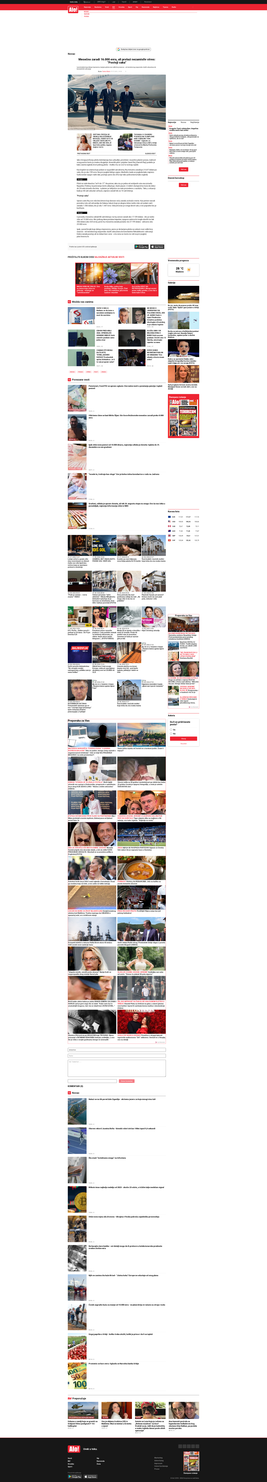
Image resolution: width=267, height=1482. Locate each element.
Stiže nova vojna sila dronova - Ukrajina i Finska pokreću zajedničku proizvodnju (124, 1217)
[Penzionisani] (148, 2)
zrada (103, 372)
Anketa (171, 715)
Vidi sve (183, 169)
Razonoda (145, 7)
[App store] (157, 247)
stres (89, 372)
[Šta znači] (77, 1170)
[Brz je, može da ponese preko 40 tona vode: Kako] (183, 295)
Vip (137, 7)
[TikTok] (189, 1446)
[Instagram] (184, 1446)
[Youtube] (193, 1446)
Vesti (107, 7)
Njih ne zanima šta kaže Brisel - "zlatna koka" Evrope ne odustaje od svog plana (123, 1275)
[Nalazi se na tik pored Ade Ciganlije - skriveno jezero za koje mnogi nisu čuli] (77, 1111)
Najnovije (87, 7)
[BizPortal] (87, 2)
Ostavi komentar (127, 1081)
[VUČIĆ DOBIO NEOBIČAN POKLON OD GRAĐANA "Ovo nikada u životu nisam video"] (131, 358)
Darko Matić (106, 71)
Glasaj (183, 738)
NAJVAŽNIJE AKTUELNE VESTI (109, 257)
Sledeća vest (150, 153)
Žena (99, 1464)
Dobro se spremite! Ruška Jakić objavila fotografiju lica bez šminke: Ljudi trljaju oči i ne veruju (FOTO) (182, 361)
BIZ (113, 7)
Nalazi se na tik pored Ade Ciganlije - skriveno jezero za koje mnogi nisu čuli (122, 1099)
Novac (86, 11)
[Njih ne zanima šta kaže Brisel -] (77, 1287)
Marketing (158, 1458)
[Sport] (135, 2)
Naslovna (97, 7)
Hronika (121, 7)
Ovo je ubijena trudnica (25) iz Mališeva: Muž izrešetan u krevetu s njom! (116, 1423)
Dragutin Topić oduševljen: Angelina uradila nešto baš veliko (183, 129)
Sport (130, 7)
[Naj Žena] (113, 2)
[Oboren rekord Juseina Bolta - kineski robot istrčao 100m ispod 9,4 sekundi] (77, 1140)
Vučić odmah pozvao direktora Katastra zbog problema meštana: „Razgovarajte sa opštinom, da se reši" (184, 136)
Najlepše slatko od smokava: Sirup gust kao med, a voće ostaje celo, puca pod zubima (183, 151)
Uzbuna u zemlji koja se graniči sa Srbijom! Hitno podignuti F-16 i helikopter (83, 1423)
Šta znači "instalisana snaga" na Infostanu (107, 1158)
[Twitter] (197, 1446)
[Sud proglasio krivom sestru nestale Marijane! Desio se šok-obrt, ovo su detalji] (183, 374)
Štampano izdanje (177, 397)
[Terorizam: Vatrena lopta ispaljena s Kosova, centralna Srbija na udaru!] (183, 418)
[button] (129, 71)
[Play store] (142, 247)
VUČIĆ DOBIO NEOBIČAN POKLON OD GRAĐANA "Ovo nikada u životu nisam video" (155, 355)
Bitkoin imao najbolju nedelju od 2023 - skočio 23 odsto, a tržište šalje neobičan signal (126, 1187)
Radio (174, 7)
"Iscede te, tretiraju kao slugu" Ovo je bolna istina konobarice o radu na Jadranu (124, 474)
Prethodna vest (83, 153)
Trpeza (165, 7)
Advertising (159, 1461)
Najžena (156, 7)
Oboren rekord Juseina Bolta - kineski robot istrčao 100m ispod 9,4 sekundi (122, 1128)
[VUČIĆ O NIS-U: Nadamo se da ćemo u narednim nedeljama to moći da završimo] (81, 316)
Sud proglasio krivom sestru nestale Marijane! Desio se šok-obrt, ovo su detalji (182, 387)
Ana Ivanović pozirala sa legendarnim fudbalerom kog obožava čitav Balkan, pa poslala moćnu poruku (183, 1424)
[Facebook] (180, 1446)
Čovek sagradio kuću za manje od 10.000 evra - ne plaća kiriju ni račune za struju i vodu (127, 1305)
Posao (86, 16)
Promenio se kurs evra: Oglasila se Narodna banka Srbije (114, 1364)
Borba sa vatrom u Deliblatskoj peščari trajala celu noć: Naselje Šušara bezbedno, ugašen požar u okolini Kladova (183, 334)
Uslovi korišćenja (161, 1466)
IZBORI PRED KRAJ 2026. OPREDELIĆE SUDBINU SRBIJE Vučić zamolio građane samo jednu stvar (105, 335)
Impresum (158, 1463)
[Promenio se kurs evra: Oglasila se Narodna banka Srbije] (77, 1376)
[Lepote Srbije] (101, 2)
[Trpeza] (124, 2)
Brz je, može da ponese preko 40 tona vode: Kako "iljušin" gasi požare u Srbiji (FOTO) (183, 307)
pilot (96, 372)
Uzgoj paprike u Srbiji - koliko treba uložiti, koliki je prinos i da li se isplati (121, 1334)
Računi (86, 14)
